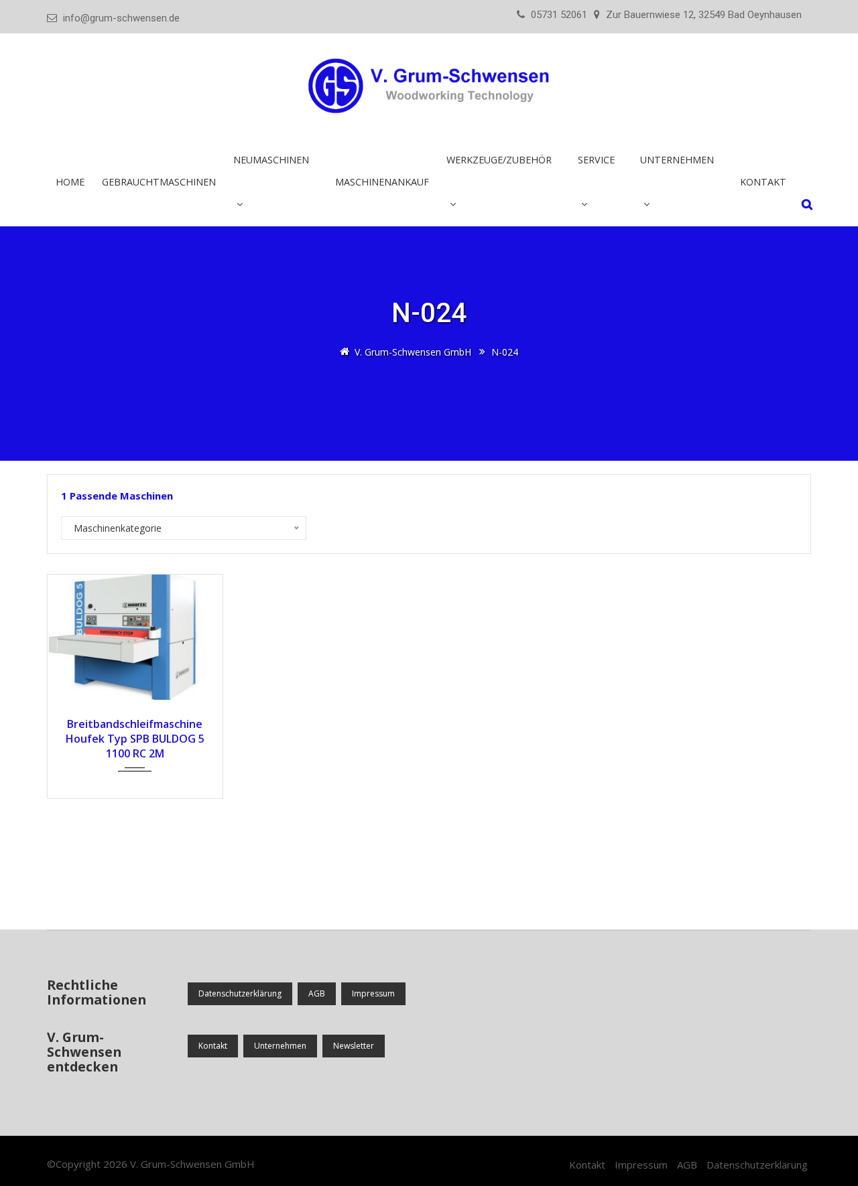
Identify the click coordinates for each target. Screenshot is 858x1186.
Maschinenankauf (382, 181)
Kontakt (763, 181)
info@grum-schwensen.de (121, 18)
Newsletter (353, 1045)
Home (70, 181)
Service (596, 159)
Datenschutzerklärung (240, 993)
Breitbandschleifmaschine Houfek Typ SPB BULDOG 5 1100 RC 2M (135, 739)
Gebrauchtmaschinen (159, 181)
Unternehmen (280, 1045)
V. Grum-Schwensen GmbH (192, 1164)
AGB (316, 993)
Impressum (373, 993)
